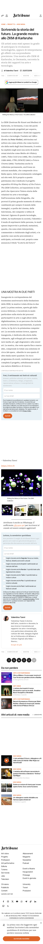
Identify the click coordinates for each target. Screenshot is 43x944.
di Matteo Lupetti (19, 802)
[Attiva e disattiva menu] (2, 15)
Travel (25, 887)
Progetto (11, 24)
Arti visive (17, 686)
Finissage (26, 875)
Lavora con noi (7, 894)
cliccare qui (19, 525)
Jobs (3, 876)
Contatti (4, 891)
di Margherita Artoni (20, 679)
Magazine (26, 857)
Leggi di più (38, 715)
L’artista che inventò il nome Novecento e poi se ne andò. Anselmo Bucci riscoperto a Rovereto (26, 690)
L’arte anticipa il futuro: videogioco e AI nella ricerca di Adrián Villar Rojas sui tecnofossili (27, 760)
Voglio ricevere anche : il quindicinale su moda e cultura (21, 576)
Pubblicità (5, 887)
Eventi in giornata (29, 878)
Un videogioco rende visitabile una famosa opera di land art (25, 799)
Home (3, 24)
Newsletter (27, 860)
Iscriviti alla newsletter (21, 939)
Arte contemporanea (21, 673)
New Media (21, 24)
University (26, 884)
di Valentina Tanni (11, 71)
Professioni (5, 860)
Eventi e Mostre (29, 868)
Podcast (26, 863)
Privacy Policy (27, 411)
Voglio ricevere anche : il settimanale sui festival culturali (21, 587)
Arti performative (7, 863)
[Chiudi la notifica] (41, 923)
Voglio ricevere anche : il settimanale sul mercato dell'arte (22, 565)
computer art (12, 76)
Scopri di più (16, 645)
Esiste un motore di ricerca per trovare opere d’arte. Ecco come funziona (27, 786)
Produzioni (27, 891)
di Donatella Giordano (21, 778)
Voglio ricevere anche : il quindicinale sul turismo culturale (21, 582)
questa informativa (29, 599)
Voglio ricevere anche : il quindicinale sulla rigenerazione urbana (23, 570)
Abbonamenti (28, 853)
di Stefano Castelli (20, 695)
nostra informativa (21, 595)
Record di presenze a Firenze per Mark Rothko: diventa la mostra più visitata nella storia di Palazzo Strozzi (27, 703)
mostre (26, 76)
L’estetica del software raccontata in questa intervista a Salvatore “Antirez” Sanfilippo (27, 773)
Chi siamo (5, 884)
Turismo (4, 869)
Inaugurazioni (28, 872)
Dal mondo (5, 873)
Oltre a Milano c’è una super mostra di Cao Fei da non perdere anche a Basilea (27, 676)
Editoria (4, 866)
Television (5, 879)
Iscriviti (7, 416)
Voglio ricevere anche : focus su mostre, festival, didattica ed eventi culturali (22, 559)
